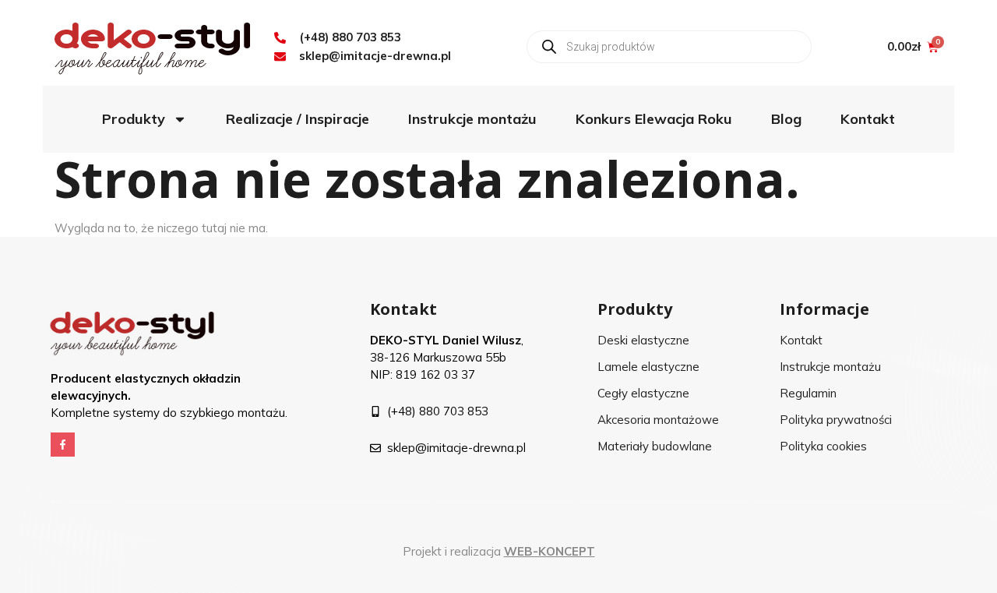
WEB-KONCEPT (549, 551)
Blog (786, 119)
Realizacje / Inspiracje (297, 119)
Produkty (133, 119)
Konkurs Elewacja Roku (654, 119)
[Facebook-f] (63, 444)
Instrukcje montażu (472, 119)
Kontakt (867, 119)
